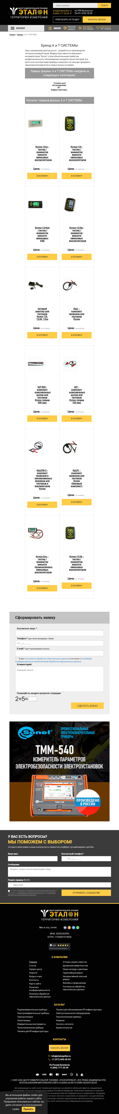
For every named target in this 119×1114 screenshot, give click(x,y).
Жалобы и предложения (74, 983)
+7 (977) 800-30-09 (61, 1059)
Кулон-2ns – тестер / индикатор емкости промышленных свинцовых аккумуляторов (42, 564)
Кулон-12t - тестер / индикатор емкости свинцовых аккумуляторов (76, 153)
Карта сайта (35, 984)
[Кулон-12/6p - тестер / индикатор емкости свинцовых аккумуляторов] (70, 204)
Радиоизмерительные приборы (32, 1009)
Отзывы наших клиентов (75, 962)
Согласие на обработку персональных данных (74, 988)
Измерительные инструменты (31, 1024)
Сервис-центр (35, 969)
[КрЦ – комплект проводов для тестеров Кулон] (70, 285)
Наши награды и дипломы (75, 969)
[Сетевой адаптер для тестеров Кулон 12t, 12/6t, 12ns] (35, 285)
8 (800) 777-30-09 (61, 13)
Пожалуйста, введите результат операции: (39, 693)
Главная (12, 34)
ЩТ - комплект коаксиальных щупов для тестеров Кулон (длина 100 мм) (76, 395)
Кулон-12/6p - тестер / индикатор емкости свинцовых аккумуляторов (76, 234)
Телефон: (35, 638)
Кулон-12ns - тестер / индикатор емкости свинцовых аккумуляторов (42, 153)
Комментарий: (24, 664)
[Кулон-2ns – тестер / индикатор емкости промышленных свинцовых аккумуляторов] (35, 533)
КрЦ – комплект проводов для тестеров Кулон (76, 314)
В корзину (42, 176)
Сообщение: (14, 864)
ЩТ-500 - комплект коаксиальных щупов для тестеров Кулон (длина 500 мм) (42, 395)
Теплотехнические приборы (30, 1028)
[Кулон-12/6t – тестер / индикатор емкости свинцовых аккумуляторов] (70, 533)
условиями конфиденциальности (31, 893)
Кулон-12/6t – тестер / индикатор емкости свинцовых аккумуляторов (76, 563)
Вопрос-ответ (35, 976)
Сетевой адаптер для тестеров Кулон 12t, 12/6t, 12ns (42, 314)
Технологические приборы (68, 1017)
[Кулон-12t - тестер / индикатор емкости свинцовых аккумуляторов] (70, 124)
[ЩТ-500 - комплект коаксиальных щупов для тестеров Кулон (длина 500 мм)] (35, 364)
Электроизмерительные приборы (33, 1013)
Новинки (60, 1020)
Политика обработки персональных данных (40, 995)
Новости (33, 973)
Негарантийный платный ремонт (75, 978)
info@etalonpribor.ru (62, 11)
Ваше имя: (13, 854)
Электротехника (25, 1017)
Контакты (34, 980)
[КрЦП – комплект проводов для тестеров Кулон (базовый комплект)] (70, 447)
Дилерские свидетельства (75, 965)
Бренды (20, 34)
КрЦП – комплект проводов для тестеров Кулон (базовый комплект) (76, 478)
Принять (29, 1109)
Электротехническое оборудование (73, 1013)
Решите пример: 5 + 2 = (19, 880)
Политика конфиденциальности (39, 988)
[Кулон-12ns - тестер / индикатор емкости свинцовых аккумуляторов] (35, 124)
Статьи (32, 965)
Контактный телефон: (73, 854)
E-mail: (33, 648)
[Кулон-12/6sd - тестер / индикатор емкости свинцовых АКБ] (35, 204)
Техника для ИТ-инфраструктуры (32, 1031)
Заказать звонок (97, 19)
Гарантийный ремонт (73, 973)
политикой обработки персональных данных (59, 661)
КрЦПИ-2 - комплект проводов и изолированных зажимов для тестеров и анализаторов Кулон (42, 479)
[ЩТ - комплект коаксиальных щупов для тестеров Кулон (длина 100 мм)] (70, 364)
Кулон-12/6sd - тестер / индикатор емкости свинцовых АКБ (42, 234)
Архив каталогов (64, 1028)
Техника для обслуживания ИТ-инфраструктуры (59, 86)
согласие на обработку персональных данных (47, 658)
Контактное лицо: (27, 628)
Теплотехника (23, 1020)
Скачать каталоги (64, 1024)
